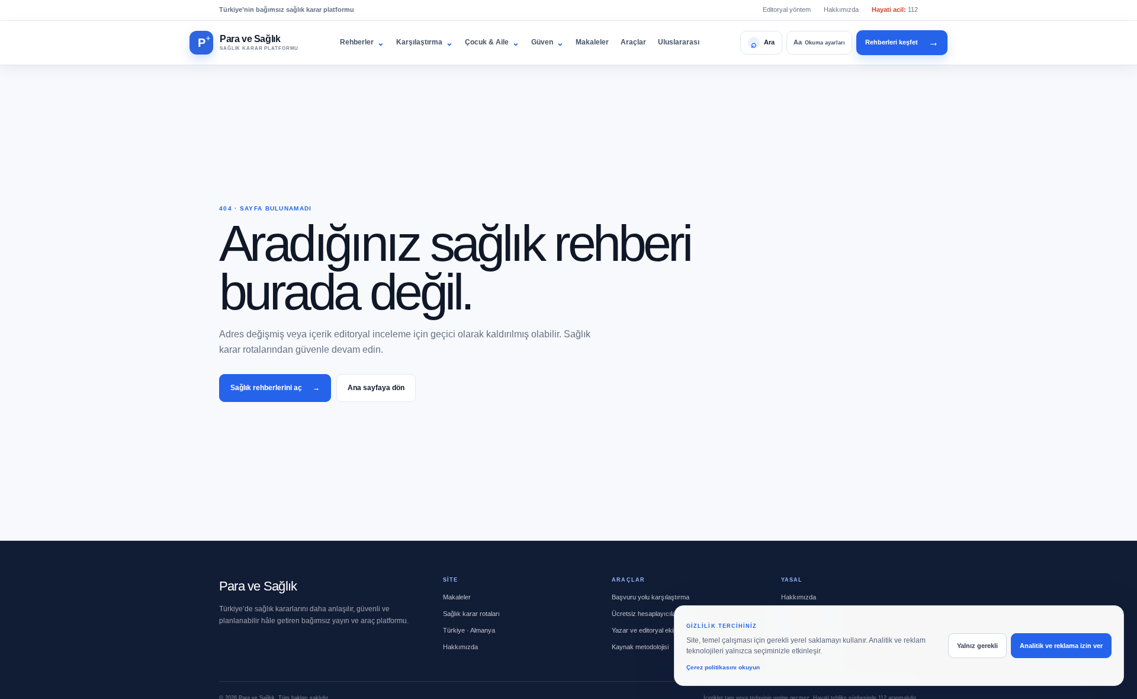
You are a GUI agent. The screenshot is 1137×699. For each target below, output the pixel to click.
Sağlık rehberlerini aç (275, 388)
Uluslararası (678, 42)
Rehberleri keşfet (902, 42)
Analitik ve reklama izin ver (1061, 645)
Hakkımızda (841, 9)
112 (895, 9)
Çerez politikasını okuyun (723, 667)
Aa (819, 42)
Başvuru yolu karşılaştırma (650, 597)
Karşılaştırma (424, 42)
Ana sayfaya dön (376, 388)
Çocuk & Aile (492, 42)
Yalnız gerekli (977, 645)
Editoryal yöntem (787, 9)
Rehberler (362, 42)
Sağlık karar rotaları (471, 613)
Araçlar (633, 42)
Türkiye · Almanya (469, 630)
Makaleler (592, 42)
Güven (547, 42)
